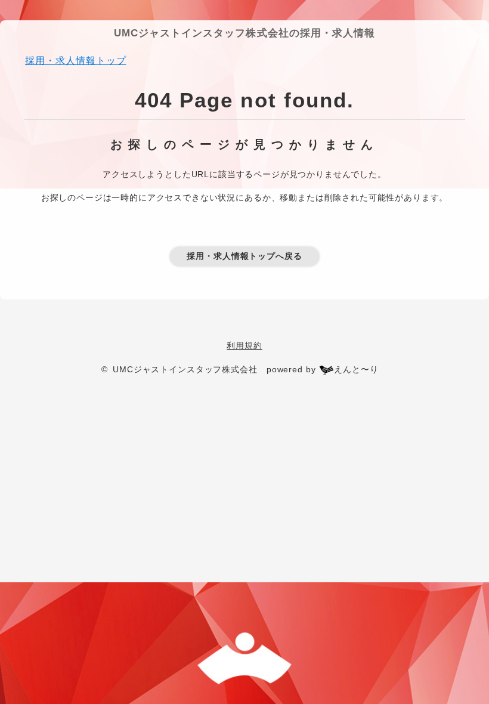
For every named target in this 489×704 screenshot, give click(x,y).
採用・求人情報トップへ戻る (244, 256)
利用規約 (244, 345)
